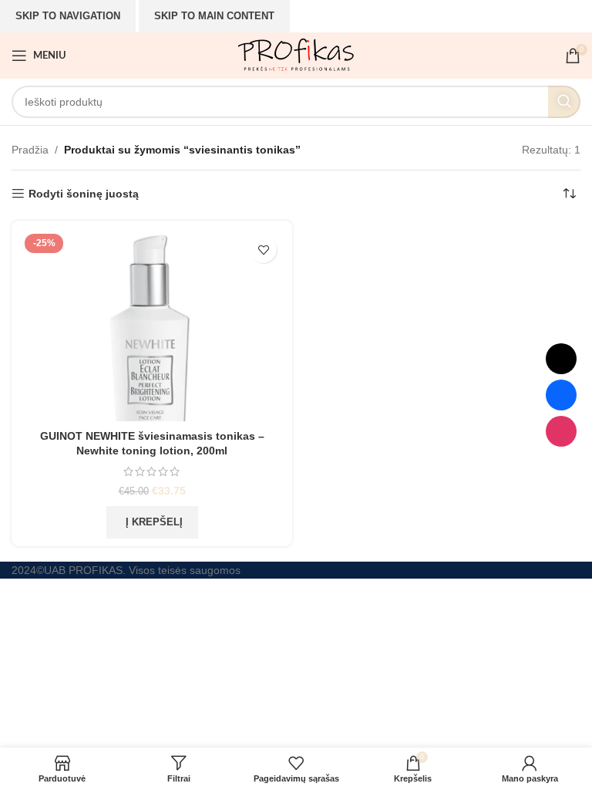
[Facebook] (561, 395)
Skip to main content (214, 16)
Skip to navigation (67, 16)
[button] (152, 522)
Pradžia (30, 149)
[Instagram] (561, 431)
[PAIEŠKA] (564, 102)
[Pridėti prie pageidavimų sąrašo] (263, 249)
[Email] (561, 358)
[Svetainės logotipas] (295, 55)
